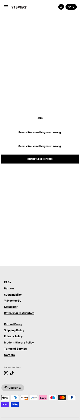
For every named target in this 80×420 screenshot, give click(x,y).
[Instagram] (6, 373)
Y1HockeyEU (12, 300)
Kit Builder (10, 306)
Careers (9, 355)
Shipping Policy (14, 330)
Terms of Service (15, 348)
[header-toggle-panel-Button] (6, 7)
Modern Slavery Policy (19, 342)
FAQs (7, 282)
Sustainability (13, 294)
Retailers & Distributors (19, 313)
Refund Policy (13, 324)
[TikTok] (12, 373)
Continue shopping (40, 159)
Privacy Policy (13, 336)
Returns (9, 288)
